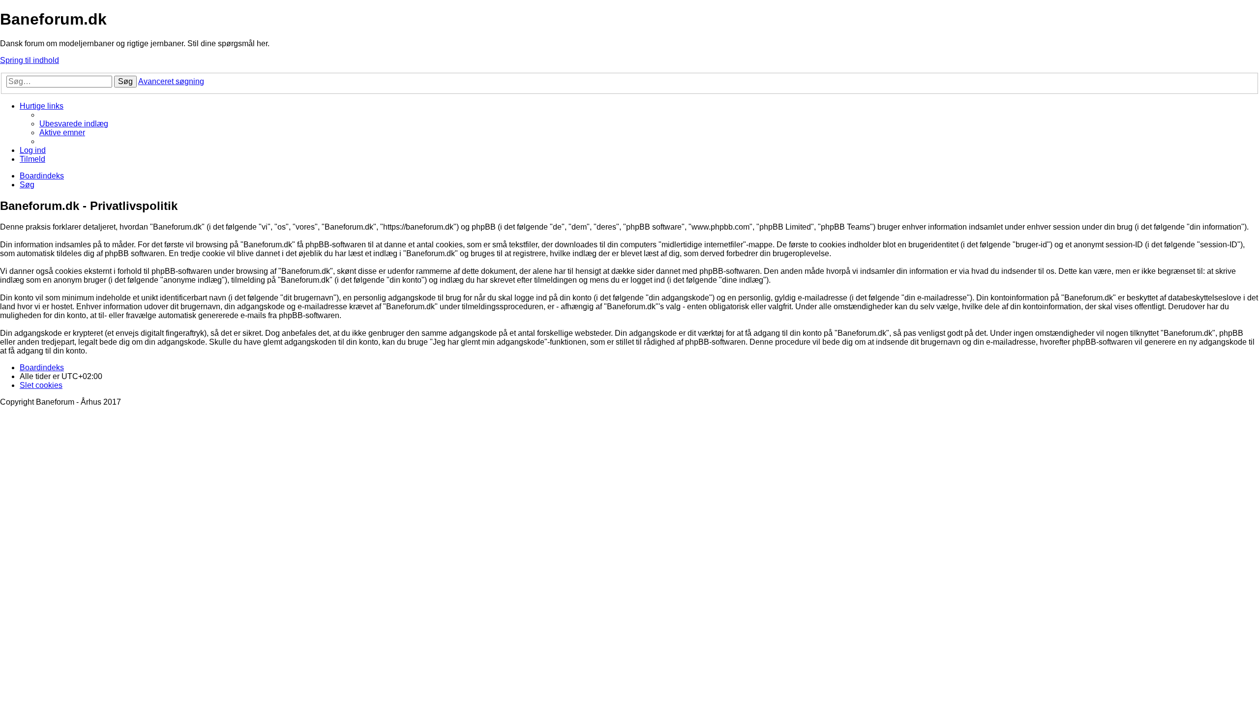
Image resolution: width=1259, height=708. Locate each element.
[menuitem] (73, 123)
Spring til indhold (29, 60)
